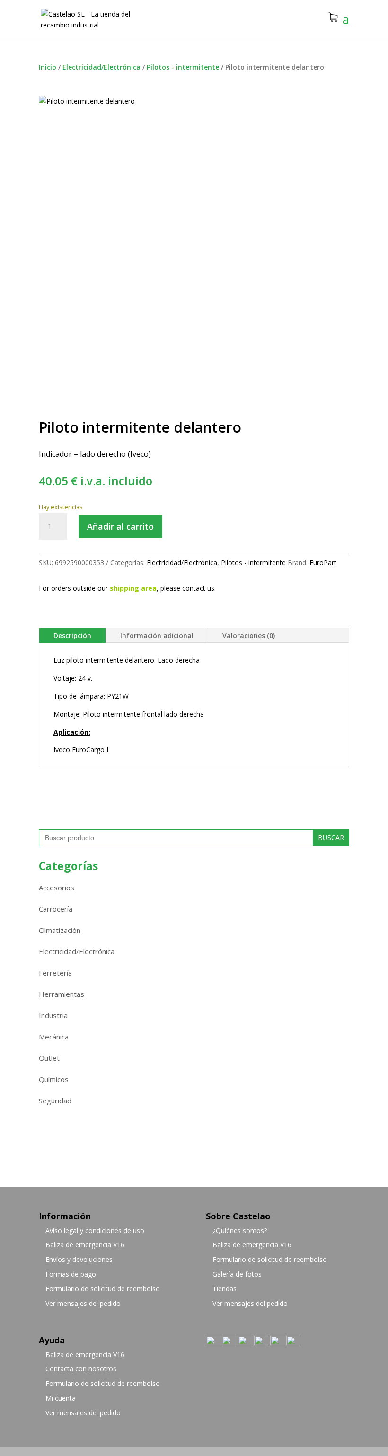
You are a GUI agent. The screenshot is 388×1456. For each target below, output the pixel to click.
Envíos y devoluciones (79, 1259)
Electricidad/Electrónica (101, 66)
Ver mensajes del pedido (83, 1303)
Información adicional (157, 635)
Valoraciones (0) (248, 635)
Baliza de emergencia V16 (84, 1244)
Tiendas (224, 1288)
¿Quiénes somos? (239, 1230)
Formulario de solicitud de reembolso (102, 1288)
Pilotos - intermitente (183, 66)
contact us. (199, 588)
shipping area (133, 588)
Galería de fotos (237, 1274)
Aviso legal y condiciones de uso (94, 1230)
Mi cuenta (60, 1398)
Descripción (72, 635)
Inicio (47, 66)
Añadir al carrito (120, 526)
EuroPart (322, 562)
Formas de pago (70, 1274)
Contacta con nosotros (80, 1368)
